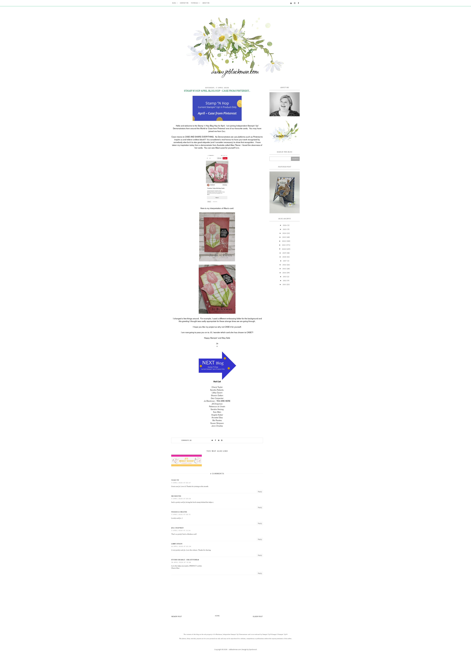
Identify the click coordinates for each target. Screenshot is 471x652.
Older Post (258, 616)
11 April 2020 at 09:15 (181, 514)
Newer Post (176, 616)
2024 (284, 233)
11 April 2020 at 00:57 (181, 483)
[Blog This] (222, 440)
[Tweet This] (212, 440)
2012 (285, 281)
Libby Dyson (176, 544)
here (237, 147)
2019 (284, 253)
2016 (284, 265)
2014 (284, 273)
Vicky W (175, 480)
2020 (284, 249)
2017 (285, 261)
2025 (285, 229)
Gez (223, 131)
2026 (285, 225)
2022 (284, 241)
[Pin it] (218, 440)
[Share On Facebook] (215, 440)
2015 (284, 269)
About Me (206, 3)
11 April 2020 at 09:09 (181, 499)
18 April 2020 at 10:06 (181, 562)
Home (217, 616)
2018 (284, 257)
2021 (284, 245)
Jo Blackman (209, 400)
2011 (284, 284)
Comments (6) (186, 440)
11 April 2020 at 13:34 (180, 530)
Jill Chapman (177, 528)
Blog (174, 3)
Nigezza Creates (179, 512)
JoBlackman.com (235, 649)
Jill (211, 332)
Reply (260, 492)
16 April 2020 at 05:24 (181, 546)
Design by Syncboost (249, 649)
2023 (284, 237)
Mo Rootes (176, 496)
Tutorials (194, 3)
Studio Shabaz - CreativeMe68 (185, 560)
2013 (285, 277)
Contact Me (184, 3)
